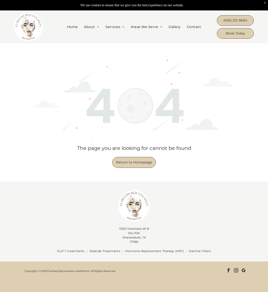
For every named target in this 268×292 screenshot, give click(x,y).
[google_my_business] (243, 271)
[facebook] (228, 271)
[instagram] (236, 271)
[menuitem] (72, 27)
